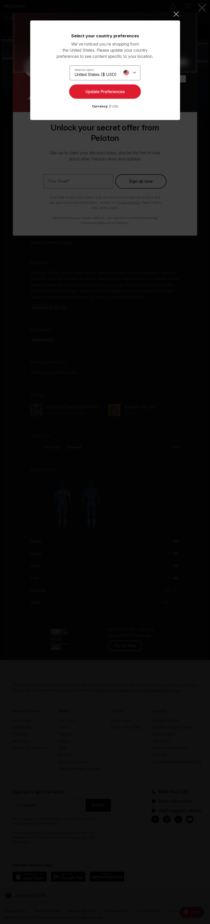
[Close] (105, 14)
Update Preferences (105, 91)
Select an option (84, 69)
